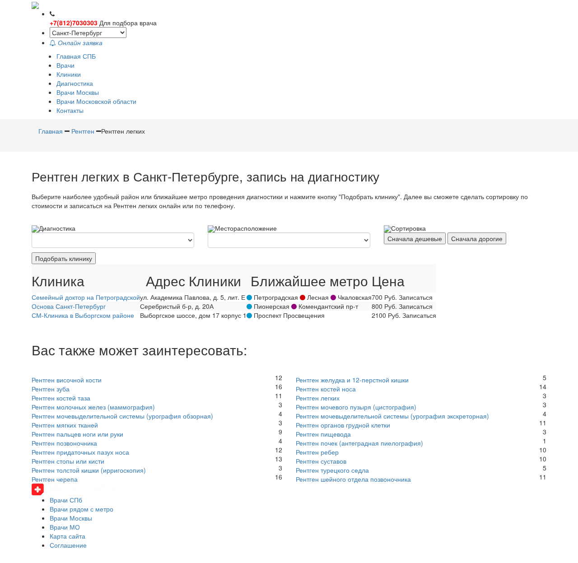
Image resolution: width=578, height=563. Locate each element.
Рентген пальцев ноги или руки (77, 433)
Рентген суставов (321, 460)
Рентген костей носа (326, 388)
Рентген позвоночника (64, 442)
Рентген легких (318, 397)
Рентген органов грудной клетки (343, 424)
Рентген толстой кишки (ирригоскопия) (89, 470)
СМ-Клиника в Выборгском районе (83, 315)
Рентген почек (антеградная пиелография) (359, 442)
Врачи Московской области (96, 101)
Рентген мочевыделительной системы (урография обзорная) (122, 415)
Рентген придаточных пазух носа (80, 451)
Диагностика (74, 83)
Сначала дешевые (414, 238)
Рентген (82, 130)
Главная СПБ (76, 55)
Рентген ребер (317, 451)
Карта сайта (67, 535)
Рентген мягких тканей (65, 424)
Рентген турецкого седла (332, 470)
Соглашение (68, 544)
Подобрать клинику (63, 258)
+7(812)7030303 (74, 22)
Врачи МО (65, 526)
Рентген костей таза (61, 397)
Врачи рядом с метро (81, 508)
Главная (50, 130)
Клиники (68, 74)
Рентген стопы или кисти (68, 460)
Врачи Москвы (77, 92)
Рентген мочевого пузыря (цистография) (356, 406)
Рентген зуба (51, 388)
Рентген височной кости (67, 379)
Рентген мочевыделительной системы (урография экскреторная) (392, 415)
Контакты (70, 110)
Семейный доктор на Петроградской (86, 297)
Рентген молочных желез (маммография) (93, 406)
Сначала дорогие (477, 238)
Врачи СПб (66, 499)
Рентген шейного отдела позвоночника (353, 479)
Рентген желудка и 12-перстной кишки (352, 379)
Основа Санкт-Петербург (69, 306)
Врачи (65, 65)
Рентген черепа (55, 479)
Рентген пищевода (323, 433)
